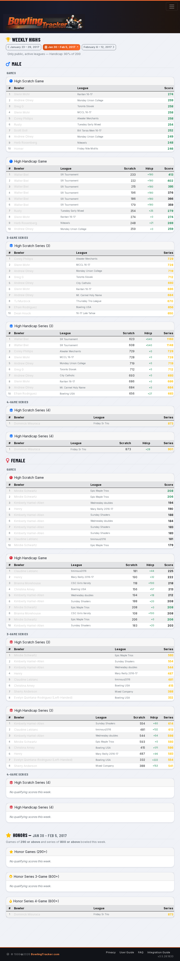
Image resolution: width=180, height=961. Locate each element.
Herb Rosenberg (25, 142)
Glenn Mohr (22, 94)
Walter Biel (21, 174)
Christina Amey (24, 589)
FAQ (140, 952)
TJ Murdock (22, 301)
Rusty (18, 124)
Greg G (19, 106)
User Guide (127, 952)
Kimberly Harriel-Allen (29, 502)
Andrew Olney (24, 100)
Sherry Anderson (25, 691)
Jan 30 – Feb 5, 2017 (62, 47)
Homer (18, 148)
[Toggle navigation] (171, 6)
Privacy (111, 952)
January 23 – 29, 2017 (24, 47)
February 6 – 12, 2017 (98, 47)
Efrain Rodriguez (25, 307)
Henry (18, 509)
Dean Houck (22, 313)
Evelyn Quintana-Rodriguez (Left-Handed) (43, 697)
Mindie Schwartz (25, 491)
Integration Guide (158, 952)
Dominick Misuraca (27, 423)
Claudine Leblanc (26, 539)
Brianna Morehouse (27, 583)
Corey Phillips (23, 118)
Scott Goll (20, 130)
